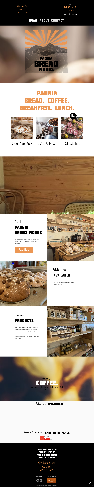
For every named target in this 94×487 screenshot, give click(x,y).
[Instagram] (41, 480)
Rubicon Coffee (59, 388)
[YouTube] (37, 480)
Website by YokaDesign (52, 485)
